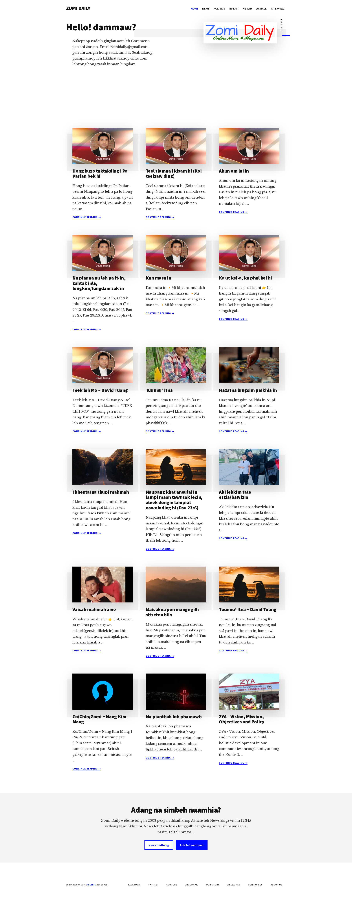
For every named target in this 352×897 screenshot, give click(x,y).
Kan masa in (158, 278)
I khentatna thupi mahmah (100, 492)
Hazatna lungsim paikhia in (248, 390)
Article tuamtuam (191, 845)
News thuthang (158, 845)
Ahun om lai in (234, 171)
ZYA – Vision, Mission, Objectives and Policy (241, 719)
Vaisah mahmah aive (94, 609)
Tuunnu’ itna (159, 390)
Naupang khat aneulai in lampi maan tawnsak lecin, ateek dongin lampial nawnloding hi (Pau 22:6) (174, 500)
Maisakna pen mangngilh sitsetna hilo (172, 612)
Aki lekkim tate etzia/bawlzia (235, 494)
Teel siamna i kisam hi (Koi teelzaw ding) (174, 173)
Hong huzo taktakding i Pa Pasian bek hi (100, 173)
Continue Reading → (86, 217)
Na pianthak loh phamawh (174, 716)
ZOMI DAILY (78, 8)
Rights (91, 884)
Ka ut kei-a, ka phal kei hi (245, 278)
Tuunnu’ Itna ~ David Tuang (247, 609)
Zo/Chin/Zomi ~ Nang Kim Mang (99, 719)
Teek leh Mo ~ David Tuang (100, 390)
